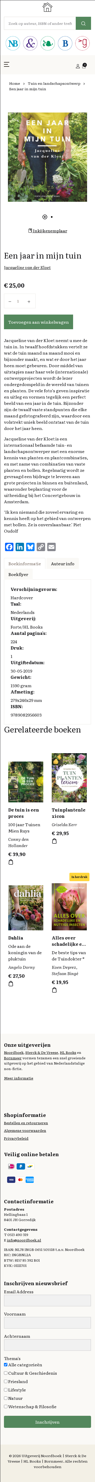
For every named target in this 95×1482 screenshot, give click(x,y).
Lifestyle (16, 1389)
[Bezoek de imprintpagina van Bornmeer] (65, 44)
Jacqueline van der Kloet (27, 267)
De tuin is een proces (23, 813)
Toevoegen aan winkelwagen (38, 322)
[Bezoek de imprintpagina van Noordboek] (12, 44)
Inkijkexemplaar (49, 230)
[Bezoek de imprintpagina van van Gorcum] (82, 44)
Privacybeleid (16, 1138)
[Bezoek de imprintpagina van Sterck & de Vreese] (30, 44)
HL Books (68, 1052)
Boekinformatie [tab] (24, 563)
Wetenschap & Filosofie (31, 1406)
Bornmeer (13, 1057)
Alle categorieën (24, 1364)
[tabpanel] (47, 157)
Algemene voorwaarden (25, 1130)
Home (14, 83)
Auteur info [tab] (62, 563)
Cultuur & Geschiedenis (32, 1373)
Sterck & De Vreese (41, 1052)
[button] (6, 66)
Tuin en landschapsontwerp (54, 83)
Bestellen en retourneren (26, 1122)
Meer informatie (18, 1078)
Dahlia (15, 938)
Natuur (15, 1398)
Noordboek (13, 1052)
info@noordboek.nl (24, 1240)
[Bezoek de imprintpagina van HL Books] (47, 44)
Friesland (17, 1381)
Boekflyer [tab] (18, 574)
